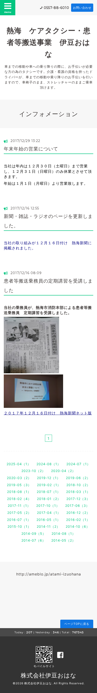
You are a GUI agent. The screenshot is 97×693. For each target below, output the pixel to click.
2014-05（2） (63, 540)
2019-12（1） (48, 478)
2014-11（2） (48, 526)
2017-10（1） (48, 506)
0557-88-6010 (56, 8)
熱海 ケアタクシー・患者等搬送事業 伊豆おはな (49, 42)
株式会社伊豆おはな (49, 675)
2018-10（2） (78, 485)
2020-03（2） (19, 478)
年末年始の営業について (31, 149)
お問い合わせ (82, 7)
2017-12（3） (78, 499)
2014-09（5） (33, 534)
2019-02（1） (49, 485)
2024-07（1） (78, 464)
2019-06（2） (78, 478)
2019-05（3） (19, 485)
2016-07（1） (19, 520)
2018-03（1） (78, 492)
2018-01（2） (49, 499)
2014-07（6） (33, 540)
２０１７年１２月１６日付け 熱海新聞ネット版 (48, 413)
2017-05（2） (19, 513)
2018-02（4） (19, 499)
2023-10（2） (33, 471)
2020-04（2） (63, 471)
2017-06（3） (77, 506)
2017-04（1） (49, 513)
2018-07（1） (49, 492)
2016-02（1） (78, 520)
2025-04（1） (19, 464)
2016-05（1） (48, 520)
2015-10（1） (19, 526)
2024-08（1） (48, 464)
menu (7, 12)
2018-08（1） (19, 492)
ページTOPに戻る (76, 624)
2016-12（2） (78, 513)
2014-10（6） (78, 526)
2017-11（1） (19, 506)
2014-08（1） (64, 534)
